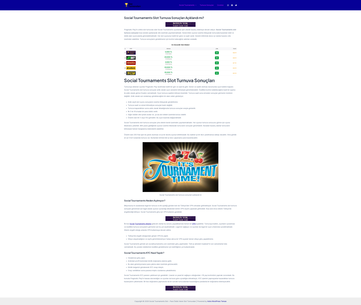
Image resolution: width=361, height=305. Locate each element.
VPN (194, 224)
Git (217, 52)
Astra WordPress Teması (216, 301)
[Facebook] (232, 5)
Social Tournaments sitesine (140, 224)
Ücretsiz (220, 5)
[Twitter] (236, 5)
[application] (195, 5)
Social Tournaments (186, 5)
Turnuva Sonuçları (207, 5)
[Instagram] (228, 5)
